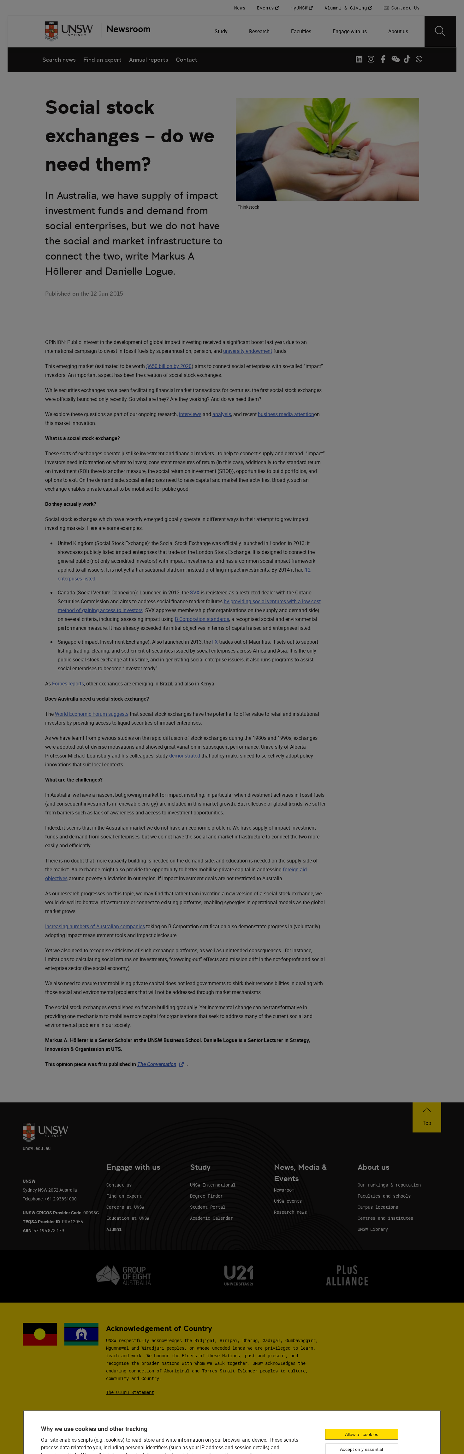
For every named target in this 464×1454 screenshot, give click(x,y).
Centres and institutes (385, 1218)
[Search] (440, 31)
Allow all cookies (361, 1434)
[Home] (69, 31)
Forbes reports (68, 683)
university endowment (247, 350)
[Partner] (125, 31)
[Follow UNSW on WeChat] (394, 59)
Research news (290, 1212)
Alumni (114, 1229)
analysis (221, 414)
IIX (215, 641)
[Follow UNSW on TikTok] (406, 59)
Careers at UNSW (125, 1207)
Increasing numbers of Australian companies (95, 926)
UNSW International (212, 1185)
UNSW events (288, 1201)
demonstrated (184, 755)
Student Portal (207, 1207)
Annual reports (148, 59)
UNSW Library (373, 1229)
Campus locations (378, 1207)
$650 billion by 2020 (169, 366)
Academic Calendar (211, 1218)
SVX (194, 592)
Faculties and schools (384, 1196)
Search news (59, 59)
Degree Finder (206, 1196)
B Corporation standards (202, 619)
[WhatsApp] (418, 59)
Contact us (119, 1185)
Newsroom (284, 1190)
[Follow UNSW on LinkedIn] (358, 59)
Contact (186, 59)
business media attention (286, 414)
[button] (427, 1117)
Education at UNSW (127, 1218)
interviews (190, 414)
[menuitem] (222, 31)
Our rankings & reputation (389, 1185)
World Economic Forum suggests (91, 713)
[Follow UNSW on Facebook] (382, 59)
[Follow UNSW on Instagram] (370, 59)
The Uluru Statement (130, 1392)
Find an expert (102, 59)
